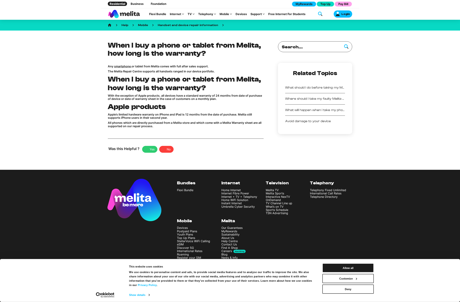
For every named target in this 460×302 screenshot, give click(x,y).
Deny (348, 289)
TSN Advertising (277, 213)
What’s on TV (275, 206)
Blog (224, 254)
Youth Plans (185, 234)
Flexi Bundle (157, 14)
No (169, 149)
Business (137, 4)
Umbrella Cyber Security (238, 206)
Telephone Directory (324, 197)
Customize (346, 278)
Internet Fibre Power (235, 193)
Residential (117, 4)
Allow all (348, 267)
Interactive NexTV (278, 197)
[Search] (346, 47)
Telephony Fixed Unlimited (328, 190)
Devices (241, 14)
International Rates (189, 251)
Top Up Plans (186, 238)
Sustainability (230, 234)
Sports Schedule (277, 210)
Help (124, 25)
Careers (226, 251)
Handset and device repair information (188, 25)
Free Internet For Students (286, 14)
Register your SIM (189, 257)
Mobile (143, 25)
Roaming (183, 254)
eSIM (180, 244)
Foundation (158, 4)
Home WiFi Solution (234, 200)
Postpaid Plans (187, 231)
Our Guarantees (232, 228)
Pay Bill (343, 4)
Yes (152, 149)
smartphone (123, 66)
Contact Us (229, 244)
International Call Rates (325, 193)
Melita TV (272, 190)
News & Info (229, 257)
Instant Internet (231, 203)
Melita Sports (275, 193)
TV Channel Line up (279, 203)
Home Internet (231, 190)
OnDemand (273, 200)
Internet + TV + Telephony (239, 197)
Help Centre (229, 241)
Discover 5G (185, 248)
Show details (137, 294)
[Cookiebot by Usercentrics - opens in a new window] (105, 295)
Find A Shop (229, 248)
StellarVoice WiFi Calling (193, 241)
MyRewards (304, 4)
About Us (227, 238)
